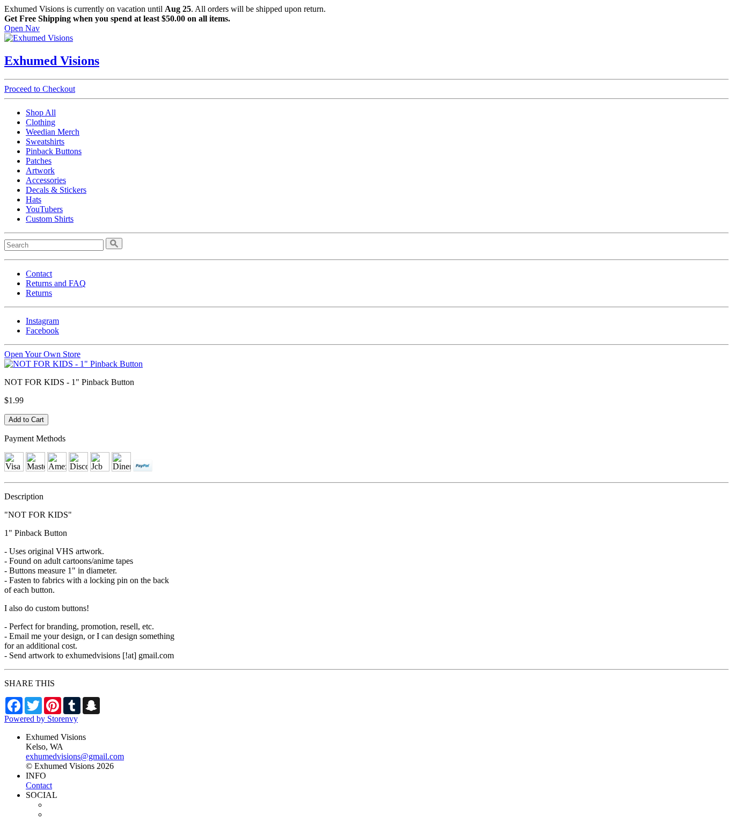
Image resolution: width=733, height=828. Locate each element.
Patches (39, 160)
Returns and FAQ (56, 283)
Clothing (40, 122)
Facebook (42, 330)
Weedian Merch (52, 131)
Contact (39, 273)
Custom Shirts (50, 218)
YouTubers (44, 209)
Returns (39, 292)
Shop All (41, 112)
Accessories (46, 180)
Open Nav (22, 28)
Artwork (40, 170)
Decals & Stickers (56, 189)
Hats (33, 199)
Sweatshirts (45, 141)
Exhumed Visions (51, 61)
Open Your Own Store (42, 354)
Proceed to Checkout (39, 88)
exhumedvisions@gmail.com (75, 756)
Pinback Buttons (54, 151)
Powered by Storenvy (41, 718)
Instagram (42, 320)
